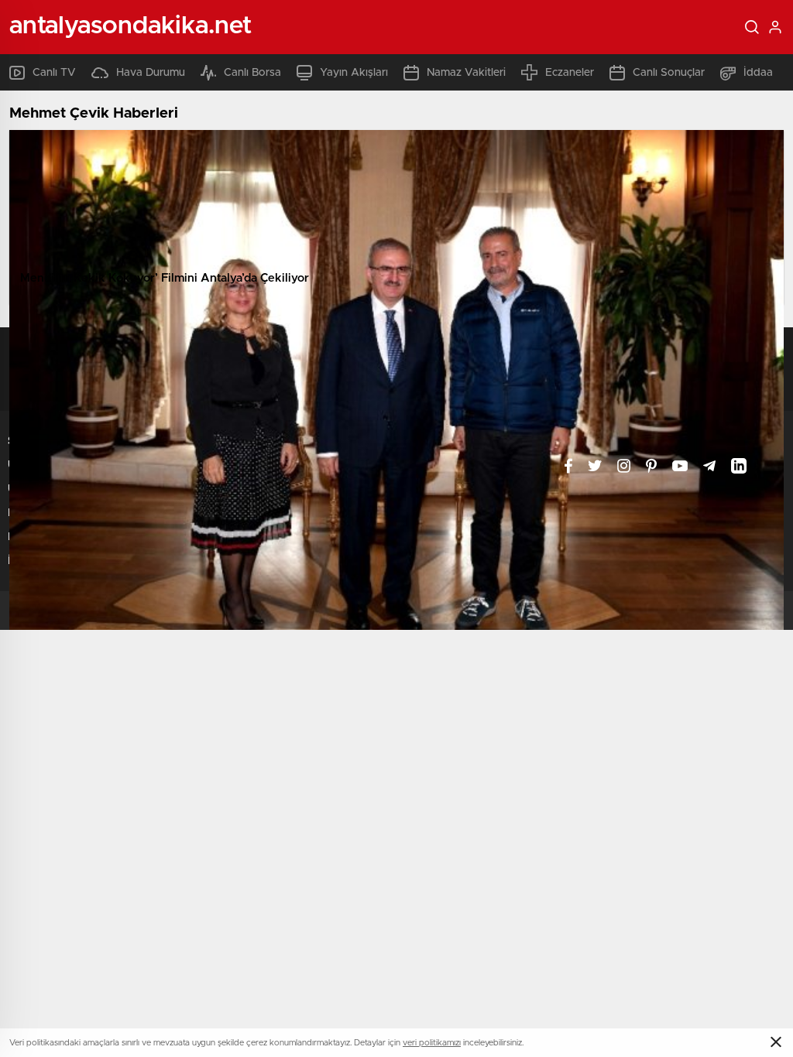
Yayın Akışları (354, 72)
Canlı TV (54, 72)
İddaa (758, 72)
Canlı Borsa (252, 72)
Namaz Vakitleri (466, 72)
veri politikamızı (432, 1042)
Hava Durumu (150, 72)
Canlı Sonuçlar (669, 72)
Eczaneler (569, 72)
